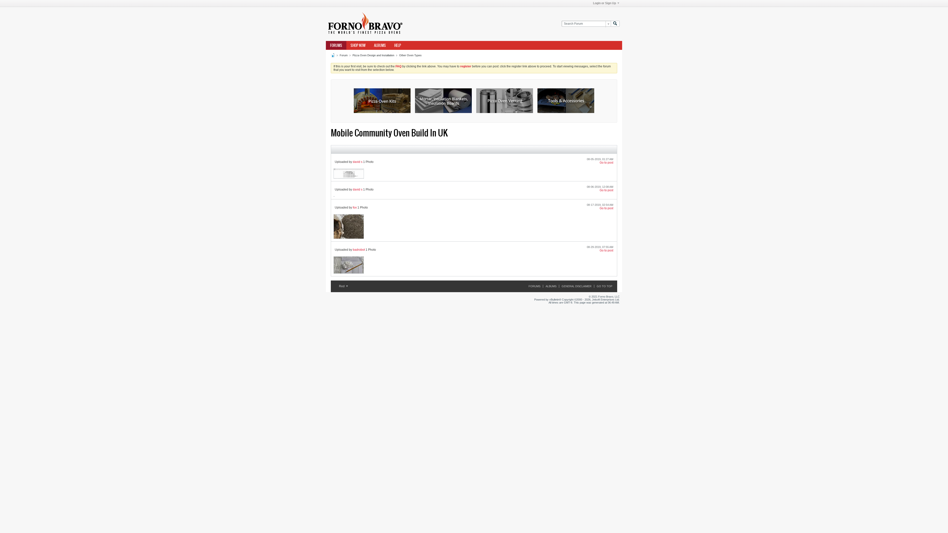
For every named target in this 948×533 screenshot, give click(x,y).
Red (342, 286)
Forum (344, 55)
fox (355, 207)
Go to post (606, 162)
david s (357, 162)
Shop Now (358, 45)
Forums (336, 45)
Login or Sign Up (604, 3)
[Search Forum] (615, 24)
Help (397, 45)
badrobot (359, 249)
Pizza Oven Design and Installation (373, 55)
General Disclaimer (577, 286)
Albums (380, 45)
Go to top (604, 286)
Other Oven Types (410, 55)
